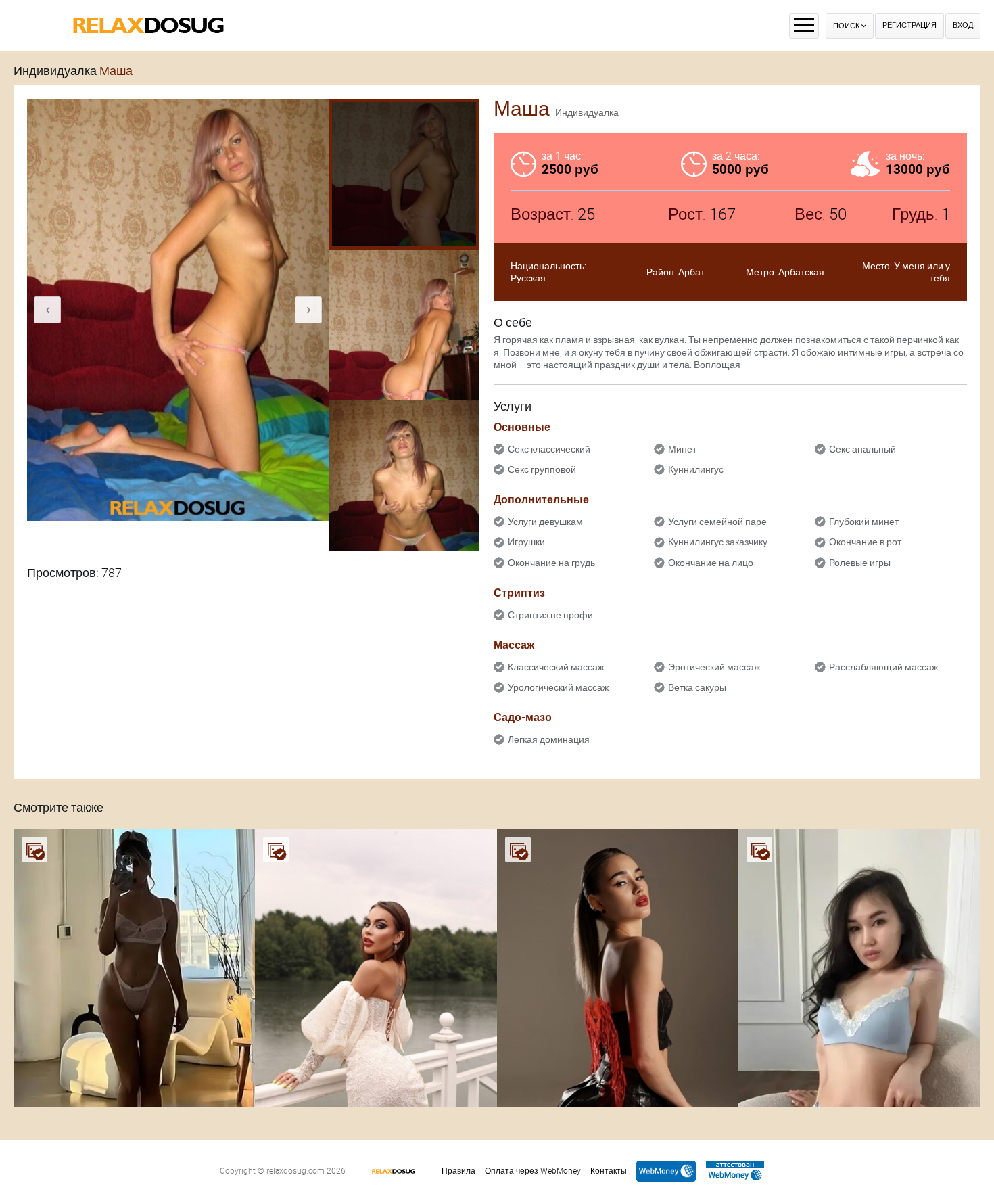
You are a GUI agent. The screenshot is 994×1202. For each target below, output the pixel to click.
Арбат (691, 272)
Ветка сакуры (697, 687)
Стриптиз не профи (550, 614)
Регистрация (909, 25)
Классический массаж (556, 667)
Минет (682, 449)
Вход (963, 25)
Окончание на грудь (551, 562)
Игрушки (526, 541)
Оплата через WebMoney (533, 1171)
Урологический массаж (558, 687)
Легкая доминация (549, 739)
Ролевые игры (860, 562)
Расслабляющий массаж (883, 667)
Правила (458, 1171)
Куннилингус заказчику (717, 541)
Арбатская (801, 272)
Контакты (608, 1171)
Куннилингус (696, 469)
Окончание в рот (865, 541)
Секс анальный (862, 449)
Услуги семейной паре (717, 521)
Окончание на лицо (710, 562)
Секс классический (549, 449)
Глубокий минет (864, 521)
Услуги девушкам (545, 521)
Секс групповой (542, 469)
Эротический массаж (714, 667)
